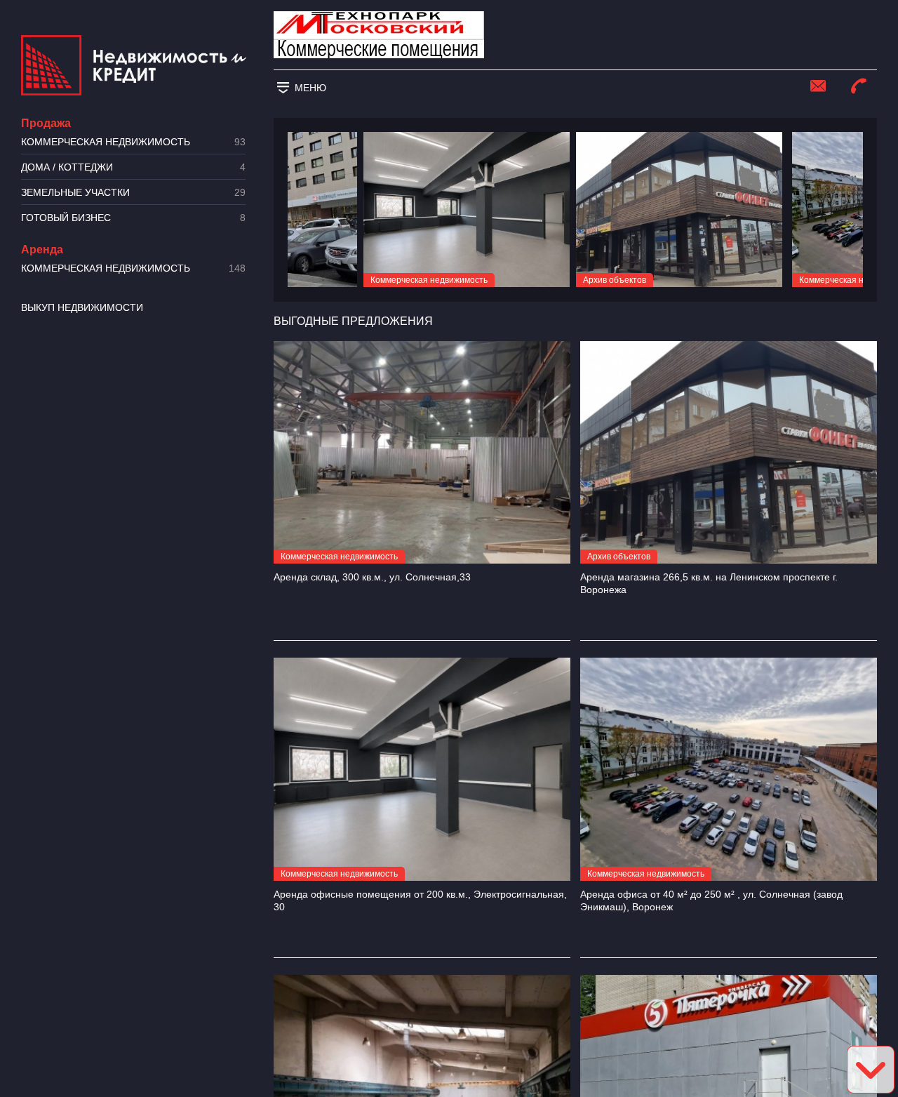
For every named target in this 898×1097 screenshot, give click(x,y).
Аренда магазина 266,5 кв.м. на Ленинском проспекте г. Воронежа (709, 583)
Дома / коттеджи (133, 167)
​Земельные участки (133, 193)
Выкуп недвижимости (82, 307)
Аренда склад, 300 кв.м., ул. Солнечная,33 (372, 577)
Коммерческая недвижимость (133, 142)
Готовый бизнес (133, 218)
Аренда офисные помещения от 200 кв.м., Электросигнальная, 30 (420, 900)
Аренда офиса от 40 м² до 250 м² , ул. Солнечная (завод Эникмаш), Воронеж (711, 900)
